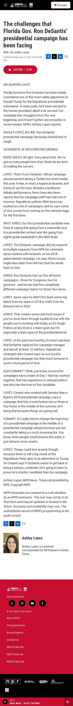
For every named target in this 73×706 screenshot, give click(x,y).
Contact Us (13, 640)
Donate (62, 5)
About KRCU (13, 618)
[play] (5, 701)
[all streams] (68, 702)
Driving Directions (16, 625)
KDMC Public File (15, 661)
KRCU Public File (15, 647)
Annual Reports (15, 632)
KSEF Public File (15, 654)
